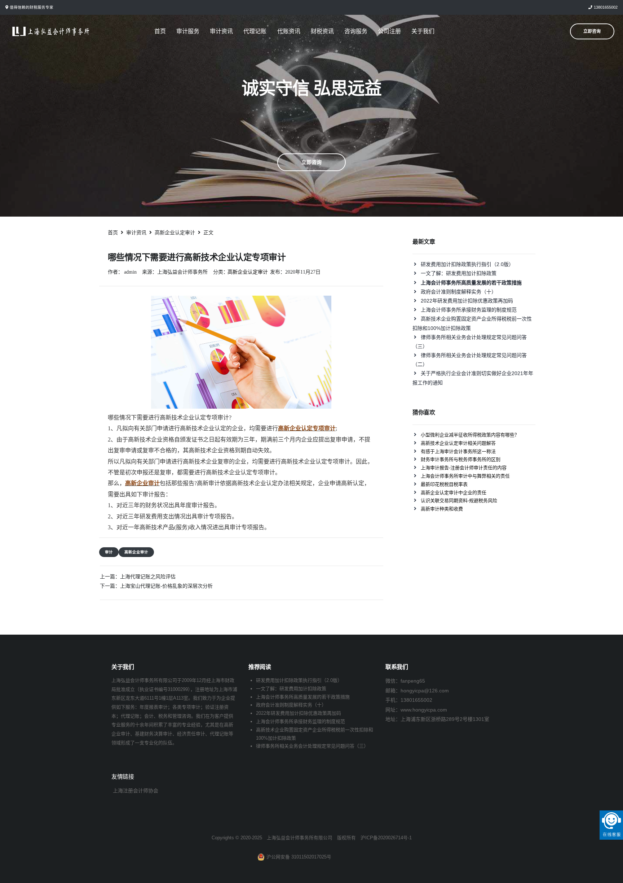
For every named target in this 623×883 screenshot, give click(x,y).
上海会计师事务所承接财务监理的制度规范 (469, 310)
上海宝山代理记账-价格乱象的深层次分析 (166, 586)
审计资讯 (221, 31)
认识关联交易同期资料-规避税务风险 (459, 500)
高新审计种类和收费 (442, 509)
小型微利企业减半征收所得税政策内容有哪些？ (470, 435)
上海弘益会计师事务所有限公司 (299, 837)
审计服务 (187, 31)
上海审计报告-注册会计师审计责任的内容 (464, 467)
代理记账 (254, 31)
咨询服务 (355, 31)
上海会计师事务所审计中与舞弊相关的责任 (465, 476)
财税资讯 (322, 31)
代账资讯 (288, 31)
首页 (160, 31)
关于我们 (422, 31)
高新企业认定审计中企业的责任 (453, 492)
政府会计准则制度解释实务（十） (458, 292)
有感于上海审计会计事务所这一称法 (458, 451)
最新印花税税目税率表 (444, 484)
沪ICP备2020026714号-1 (386, 837)
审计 (109, 552)
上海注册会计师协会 (135, 790)
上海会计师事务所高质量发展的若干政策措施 (303, 697)
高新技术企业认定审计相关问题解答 (458, 443)
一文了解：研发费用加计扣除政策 (458, 273)
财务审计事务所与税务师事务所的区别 (460, 459)
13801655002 (606, 7)
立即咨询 (311, 162)
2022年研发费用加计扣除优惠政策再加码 (467, 301)
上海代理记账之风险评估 (148, 576)
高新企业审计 (136, 552)
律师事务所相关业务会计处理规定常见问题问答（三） (312, 746)
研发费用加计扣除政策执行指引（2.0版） (467, 264)
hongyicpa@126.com (425, 690)
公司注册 (389, 31)
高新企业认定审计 (247, 272)
